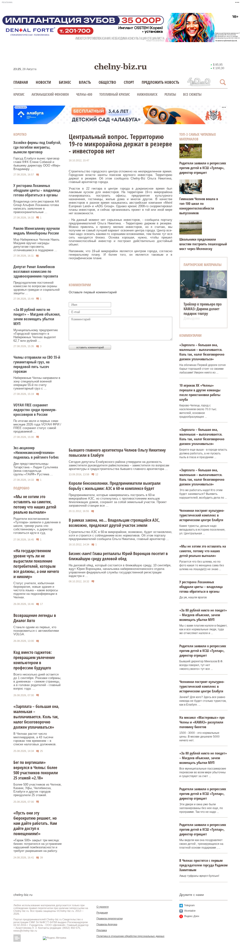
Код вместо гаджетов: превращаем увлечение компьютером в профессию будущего (34, 660)
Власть (85, 82)
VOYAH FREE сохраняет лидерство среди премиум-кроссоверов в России (34, 409)
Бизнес (65, 82)
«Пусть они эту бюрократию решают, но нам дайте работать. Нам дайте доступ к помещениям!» (35, 823)
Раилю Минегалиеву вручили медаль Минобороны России (36, 231)
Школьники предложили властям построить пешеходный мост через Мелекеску (203, 244)
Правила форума (106, 924)
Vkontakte (190, 910)
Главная (20, 82)
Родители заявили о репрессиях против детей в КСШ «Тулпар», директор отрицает (202, 168)
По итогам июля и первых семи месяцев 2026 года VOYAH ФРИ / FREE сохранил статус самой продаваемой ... (37, 426)
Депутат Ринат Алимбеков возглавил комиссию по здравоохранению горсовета (35, 271)
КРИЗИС (18, 94)
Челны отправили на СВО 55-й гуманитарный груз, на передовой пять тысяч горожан (36, 364)
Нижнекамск (147, 94)
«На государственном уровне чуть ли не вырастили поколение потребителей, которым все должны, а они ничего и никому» (36, 563)
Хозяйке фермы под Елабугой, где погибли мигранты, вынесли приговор (37, 147)
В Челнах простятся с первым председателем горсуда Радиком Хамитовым (203, 865)
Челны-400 (84, 94)
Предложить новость (160, 82)
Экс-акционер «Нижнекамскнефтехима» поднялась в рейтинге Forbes (36, 452)
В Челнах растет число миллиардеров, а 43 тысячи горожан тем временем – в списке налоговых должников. (34, 739)
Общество (107, 82)
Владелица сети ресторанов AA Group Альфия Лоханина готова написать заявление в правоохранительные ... (36, 207)
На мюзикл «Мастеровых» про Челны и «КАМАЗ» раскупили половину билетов (202, 722)
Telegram (189, 905)
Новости (43, 82)
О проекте (102, 906)
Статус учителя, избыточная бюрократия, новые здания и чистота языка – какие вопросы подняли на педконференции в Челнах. (35, 590)
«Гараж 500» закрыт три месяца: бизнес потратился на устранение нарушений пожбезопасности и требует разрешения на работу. (37, 845)
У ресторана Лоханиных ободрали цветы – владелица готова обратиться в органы (36, 190)
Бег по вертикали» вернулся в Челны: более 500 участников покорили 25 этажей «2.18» (35, 770)
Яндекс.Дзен (191, 916)
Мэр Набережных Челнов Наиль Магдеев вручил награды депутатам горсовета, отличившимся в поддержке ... (36, 245)
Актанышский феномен (50, 94)
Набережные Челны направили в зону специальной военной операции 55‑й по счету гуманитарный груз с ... (36, 383)
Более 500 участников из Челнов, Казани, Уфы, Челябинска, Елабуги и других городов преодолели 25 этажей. (37, 790)
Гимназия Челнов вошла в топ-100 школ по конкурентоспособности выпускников (198, 205)
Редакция (102, 912)
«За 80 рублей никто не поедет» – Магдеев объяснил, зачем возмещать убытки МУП (36, 316)
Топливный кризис (114, 94)
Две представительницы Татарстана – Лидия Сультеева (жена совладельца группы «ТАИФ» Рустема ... (35, 469)
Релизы (170, 94)
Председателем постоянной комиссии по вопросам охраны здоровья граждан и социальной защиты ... (36, 288)
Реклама (101, 930)
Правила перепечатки (109, 918)
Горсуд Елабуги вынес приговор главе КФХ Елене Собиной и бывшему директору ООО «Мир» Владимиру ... (36, 164)
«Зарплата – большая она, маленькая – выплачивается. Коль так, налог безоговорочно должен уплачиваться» (36, 716)
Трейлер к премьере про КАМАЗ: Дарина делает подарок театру (203, 309)
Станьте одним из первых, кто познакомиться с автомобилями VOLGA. (36, 630)
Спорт (129, 82)
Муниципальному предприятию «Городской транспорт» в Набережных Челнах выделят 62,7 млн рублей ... (35, 335)
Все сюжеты (192, 94)
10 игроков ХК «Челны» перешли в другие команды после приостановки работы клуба (199, 392)
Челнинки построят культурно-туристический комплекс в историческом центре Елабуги (202, 515)
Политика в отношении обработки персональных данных (130, 936)
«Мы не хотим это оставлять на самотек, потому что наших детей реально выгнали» (34, 504)
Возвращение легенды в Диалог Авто (34, 617)
